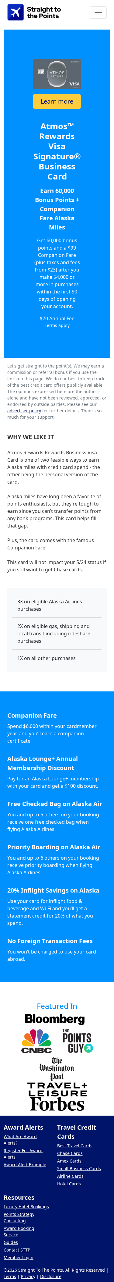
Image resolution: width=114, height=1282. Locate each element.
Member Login (18, 1257)
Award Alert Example (25, 1164)
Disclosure (50, 1276)
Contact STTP (17, 1250)
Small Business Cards (79, 1168)
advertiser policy (24, 411)
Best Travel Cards (74, 1146)
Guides (11, 1242)
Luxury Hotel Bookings (26, 1206)
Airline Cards (70, 1176)
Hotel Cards (69, 1184)
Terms (10, 1276)
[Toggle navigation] (98, 12)
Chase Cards (70, 1153)
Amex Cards (69, 1161)
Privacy (28, 1276)
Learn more (57, 101)
